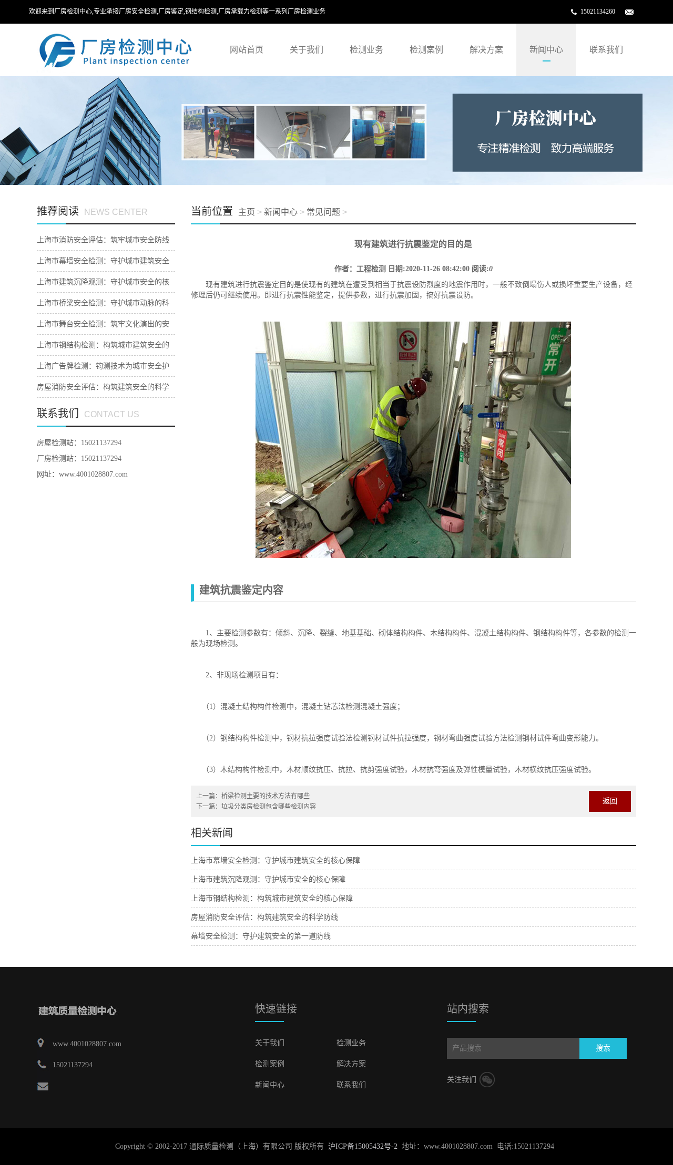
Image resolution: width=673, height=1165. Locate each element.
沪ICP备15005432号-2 (362, 1146)
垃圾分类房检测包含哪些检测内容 (268, 806)
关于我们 (306, 49)
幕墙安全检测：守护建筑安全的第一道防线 (261, 936)
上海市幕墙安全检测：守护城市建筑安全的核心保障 (275, 860)
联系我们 (606, 49)
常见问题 (323, 212)
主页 (246, 212)
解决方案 (486, 49)
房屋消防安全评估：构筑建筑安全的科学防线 (264, 917)
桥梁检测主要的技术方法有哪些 (265, 796)
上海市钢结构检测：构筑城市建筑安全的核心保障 (272, 898)
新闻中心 (546, 49)
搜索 (603, 1048)
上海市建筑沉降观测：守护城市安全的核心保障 (268, 879)
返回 (610, 801)
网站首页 (246, 49)
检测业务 (366, 49)
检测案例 (426, 49)
